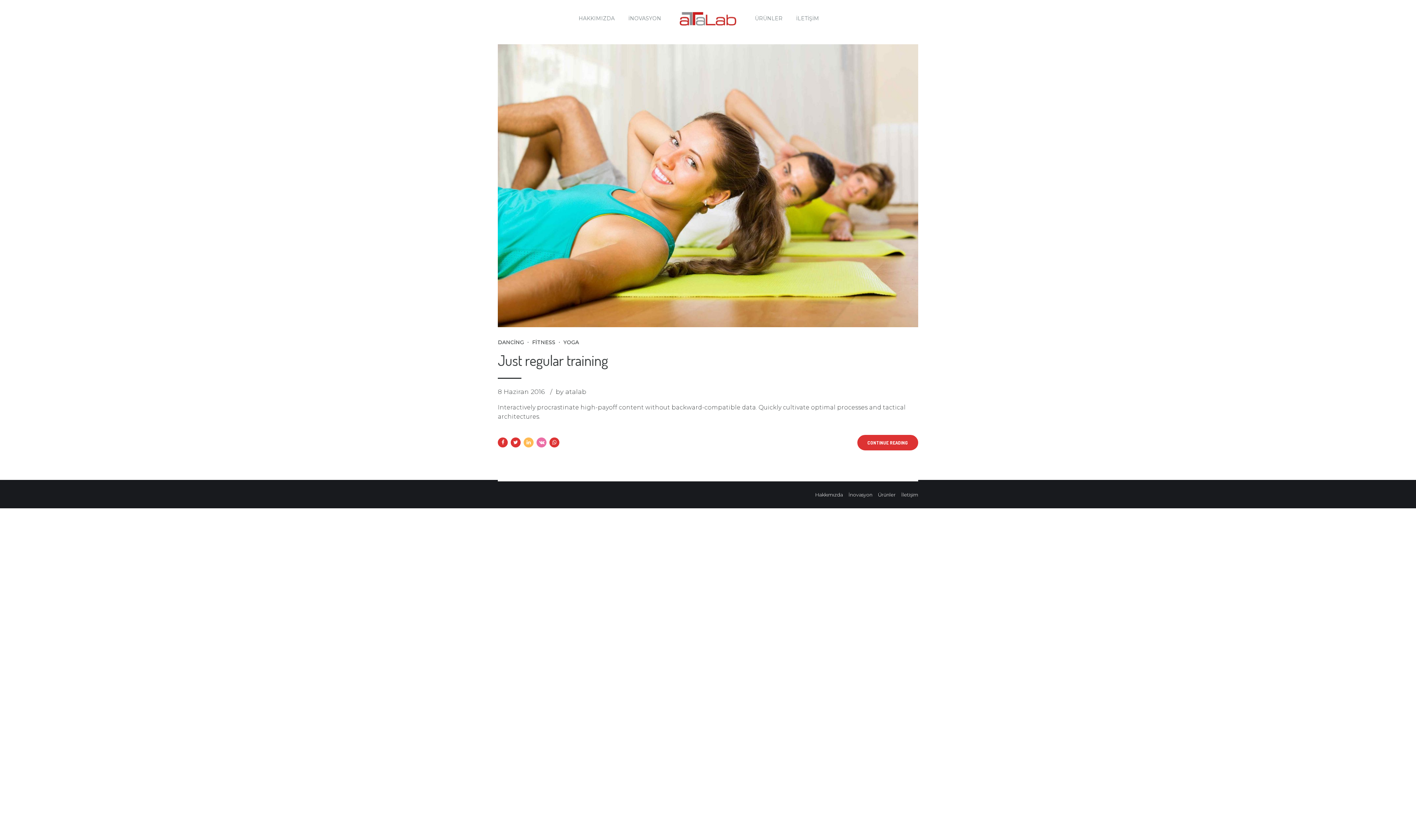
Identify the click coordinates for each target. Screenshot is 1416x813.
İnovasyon (644, 18)
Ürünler (768, 18)
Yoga (571, 342)
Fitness (543, 342)
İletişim (807, 18)
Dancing (511, 342)
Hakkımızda (597, 18)
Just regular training (553, 360)
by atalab (571, 391)
